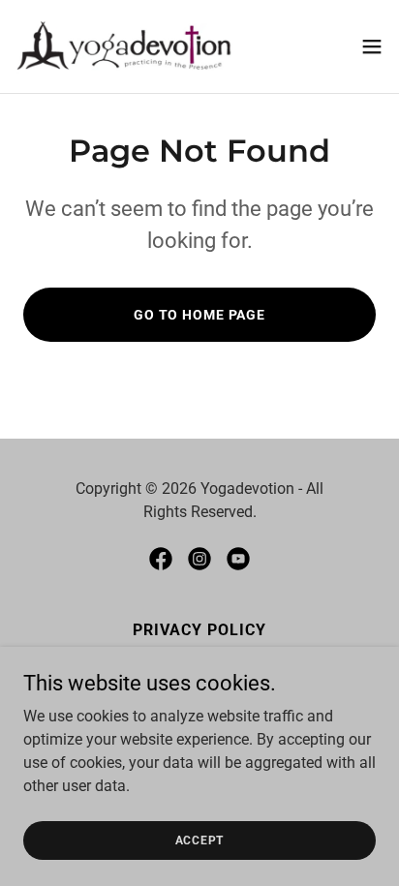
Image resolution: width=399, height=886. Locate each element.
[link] (123, 46)
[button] (372, 46)
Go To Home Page (199, 314)
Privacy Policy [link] (199, 630)
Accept (200, 839)
